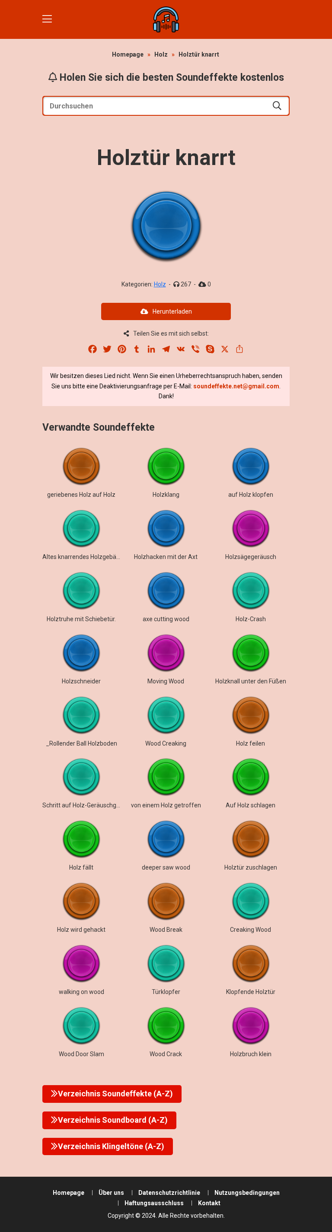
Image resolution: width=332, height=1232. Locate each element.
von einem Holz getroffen (166, 805)
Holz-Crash (251, 619)
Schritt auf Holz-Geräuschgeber (85, 805)
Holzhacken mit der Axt (166, 556)
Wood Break (166, 929)
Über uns (111, 1192)
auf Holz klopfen (250, 494)
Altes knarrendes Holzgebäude (84, 556)
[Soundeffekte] (166, 19)
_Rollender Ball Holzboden (81, 743)
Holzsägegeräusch (250, 556)
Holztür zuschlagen (250, 867)
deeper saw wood (166, 867)
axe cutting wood (166, 619)
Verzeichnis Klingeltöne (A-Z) (111, 1146)
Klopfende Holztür (250, 991)
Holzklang (166, 494)
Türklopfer (166, 991)
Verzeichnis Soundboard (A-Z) (113, 1119)
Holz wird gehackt (81, 929)
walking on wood (81, 991)
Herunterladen (172, 311)
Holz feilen (250, 743)
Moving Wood (165, 681)
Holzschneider (81, 681)
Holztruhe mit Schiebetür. (81, 619)
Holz (161, 54)
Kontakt (209, 1203)
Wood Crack (166, 1054)
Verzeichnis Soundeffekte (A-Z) (115, 1093)
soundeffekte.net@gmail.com (236, 386)
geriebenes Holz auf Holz (81, 494)
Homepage (128, 54)
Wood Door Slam (81, 1054)
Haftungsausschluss (154, 1203)
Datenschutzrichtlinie (169, 1192)
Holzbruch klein (250, 1054)
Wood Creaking (165, 743)
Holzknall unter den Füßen (250, 681)
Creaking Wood (250, 929)
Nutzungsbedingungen (247, 1192)
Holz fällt (81, 867)
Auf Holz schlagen (250, 805)
